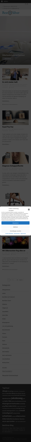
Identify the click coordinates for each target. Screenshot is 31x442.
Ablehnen (15, 227)
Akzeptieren (16, 223)
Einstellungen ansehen (15, 231)
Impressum (23, 233)
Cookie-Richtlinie (9, 233)
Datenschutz (17, 233)
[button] (29, 209)
